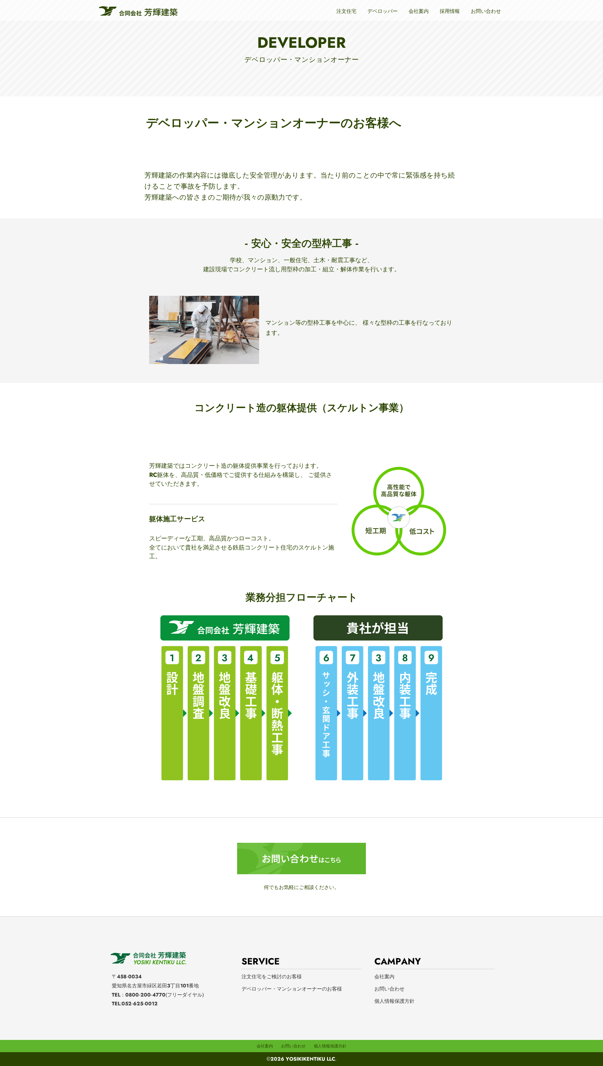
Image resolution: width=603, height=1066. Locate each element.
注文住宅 (346, 11)
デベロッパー (382, 11)
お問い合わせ (486, 11)
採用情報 (450, 11)
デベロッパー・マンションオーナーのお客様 (292, 988)
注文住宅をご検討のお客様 (272, 976)
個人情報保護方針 (394, 1001)
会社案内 (419, 11)
